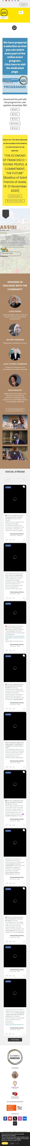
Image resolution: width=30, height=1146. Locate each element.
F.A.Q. (4, 1132)
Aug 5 (18, 937)
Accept (4, 1143)
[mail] (18, 0)
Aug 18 (18, 762)
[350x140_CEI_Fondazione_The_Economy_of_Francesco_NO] (15, 1105)
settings (18, 1138)
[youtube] (6, 0)
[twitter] (9, 0)
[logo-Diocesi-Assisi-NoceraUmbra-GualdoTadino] (15, 1071)
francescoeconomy (13, 535)
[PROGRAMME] (15, 75)
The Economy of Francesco (17, 534)
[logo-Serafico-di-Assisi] (15, 1081)
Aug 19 (18, 704)
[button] (4, 17)
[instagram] (12, 0)
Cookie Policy (22, 1132)
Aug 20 (18, 646)
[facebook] (3, 0)
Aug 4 (18, 971)
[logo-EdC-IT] (15, 1091)
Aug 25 (18, 593)
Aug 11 (18, 879)
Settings (12, 1143)
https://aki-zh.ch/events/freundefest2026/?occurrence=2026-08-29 (14, 637)
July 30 (18, 1029)
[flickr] (15, 0)
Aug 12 (18, 820)
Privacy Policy (12, 1132)
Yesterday (19, 535)
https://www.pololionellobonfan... (14, 1024)
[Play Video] (15, 422)
